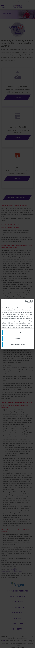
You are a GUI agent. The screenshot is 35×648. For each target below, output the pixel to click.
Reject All (18, 338)
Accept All (18, 333)
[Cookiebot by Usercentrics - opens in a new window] (25, 301)
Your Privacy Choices (18, 344)
